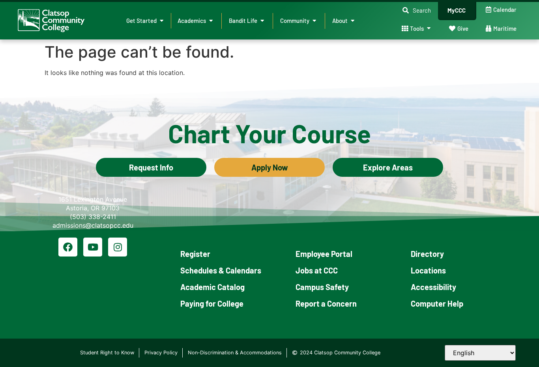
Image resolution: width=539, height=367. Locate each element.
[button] (417, 10)
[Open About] (353, 20)
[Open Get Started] (162, 20)
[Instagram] (117, 247)
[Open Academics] (211, 20)
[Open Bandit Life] (262, 20)
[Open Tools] (429, 28)
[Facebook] (67, 247)
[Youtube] (92, 247)
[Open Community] (314, 20)
